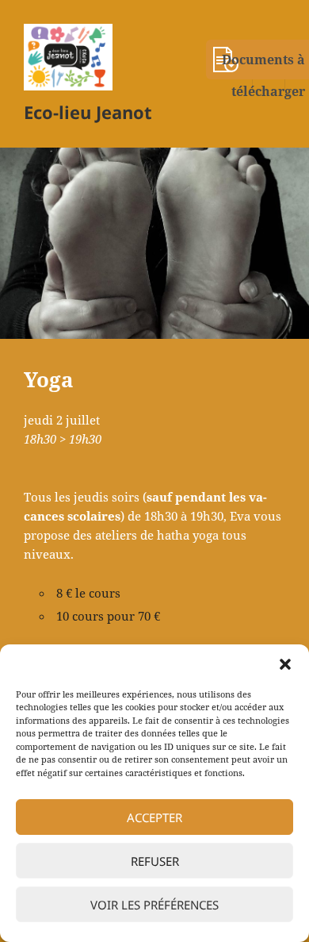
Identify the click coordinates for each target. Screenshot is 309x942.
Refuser (155, 861)
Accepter (154, 817)
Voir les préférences (154, 905)
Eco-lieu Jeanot (88, 112)
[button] (285, 664)
